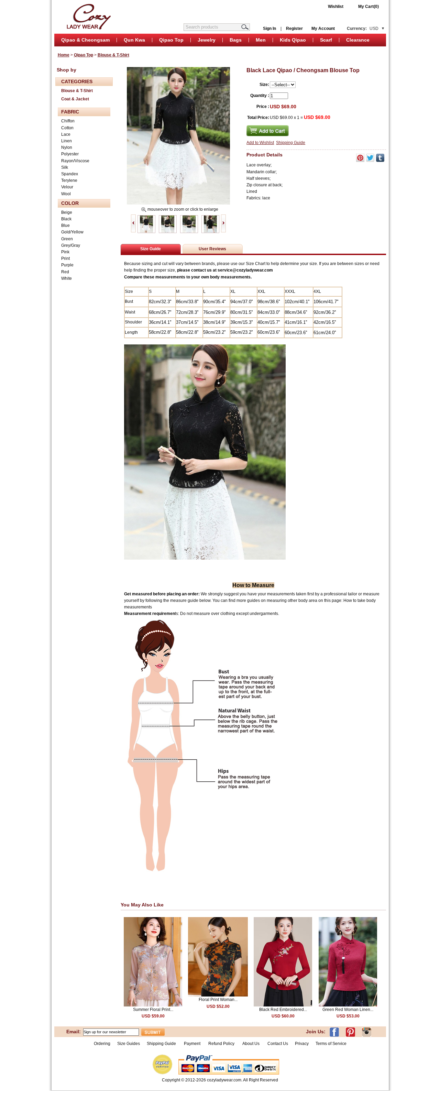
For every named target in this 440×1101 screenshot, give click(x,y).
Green (67, 238)
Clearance (358, 40)
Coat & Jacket (75, 99)
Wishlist (335, 6)
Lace (65, 134)
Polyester (70, 154)
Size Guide (150, 248)
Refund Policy (221, 1043)
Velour (67, 187)
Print (65, 258)
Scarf (326, 40)
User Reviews (212, 248)
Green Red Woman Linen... (347, 1009)
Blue (65, 225)
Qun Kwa (134, 40)
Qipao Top (171, 40)
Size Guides (128, 1043)
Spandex (69, 174)
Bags (236, 40)
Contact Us (277, 1043)
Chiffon (68, 121)
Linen (66, 141)
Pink (65, 252)
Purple (67, 265)
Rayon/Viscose (75, 160)
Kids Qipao (293, 40)
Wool (66, 193)
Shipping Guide (290, 142)
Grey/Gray (70, 245)
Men (261, 40)
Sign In (269, 28)
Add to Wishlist (260, 142)
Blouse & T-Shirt (113, 55)
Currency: (362, 28)
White (66, 278)
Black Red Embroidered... (283, 1009)
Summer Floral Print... (153, 1009)
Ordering (102, 1043)
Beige (66, 212)
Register (294, 28)
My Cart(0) (368, 6)
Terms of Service (331, 1043)
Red (65, 271)
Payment (192, 1043)
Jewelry (207, 40)
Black (66, 219)
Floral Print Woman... (218, 999)
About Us (251, 1043)
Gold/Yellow (72, 232)
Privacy (302, 1043)
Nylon (66, 147)
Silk (64, 167)
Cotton (67, 127)
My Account (323, 28)
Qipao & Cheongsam (85, 40)
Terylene (69, 180)
